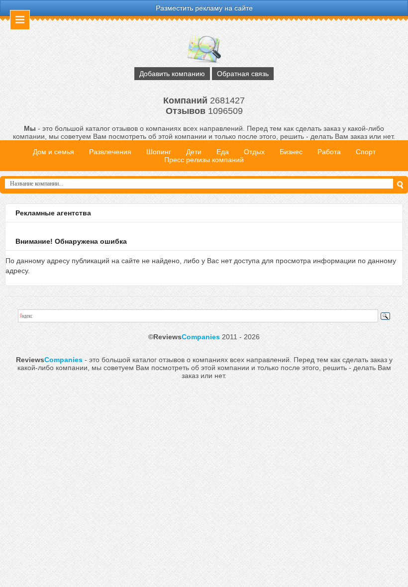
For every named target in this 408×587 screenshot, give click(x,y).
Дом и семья (53, 152)
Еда (222, 152)
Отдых (254, 152)
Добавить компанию (172, 74)
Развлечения (110, 152)
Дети (194, 152)
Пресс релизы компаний (204, 160)
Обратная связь (243, 74)
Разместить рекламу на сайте (204, 8)
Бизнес (291, 152)
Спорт (366, 152)
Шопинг (158, 152)
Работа (329, 152)
